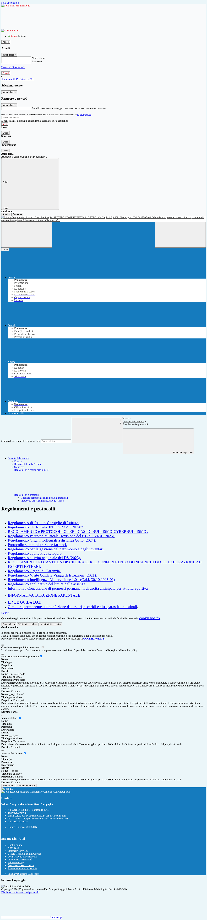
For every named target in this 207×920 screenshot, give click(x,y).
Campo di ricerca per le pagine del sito (20, 441)
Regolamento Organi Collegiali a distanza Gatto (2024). (52, 540)
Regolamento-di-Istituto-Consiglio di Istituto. (43, 523)
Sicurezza (19, 467)
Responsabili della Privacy (27, 464)
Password (37, 61)
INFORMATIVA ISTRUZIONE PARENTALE (44, 595)
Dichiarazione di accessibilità (22, 856)
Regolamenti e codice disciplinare (31, 470)
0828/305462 (19, 812)
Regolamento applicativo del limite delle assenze (46, 584)
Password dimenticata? (13, 67)
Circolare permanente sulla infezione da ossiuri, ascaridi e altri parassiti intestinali (72, 607)
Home (126, 418)
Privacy (18, 461)
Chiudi (5, 133)
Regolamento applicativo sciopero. (35, 553)
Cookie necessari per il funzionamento (21, 647)
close (5, 249)
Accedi (6, 42)
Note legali (13, 847)
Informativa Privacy (18, 850)
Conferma (17, 214)
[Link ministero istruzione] (15, 5)
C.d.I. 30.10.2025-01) (98, 579)
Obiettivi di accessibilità (20, 859)
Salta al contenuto (10, 2)
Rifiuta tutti (27, 624)
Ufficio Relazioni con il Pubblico (24, 853)
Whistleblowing (16, 862)
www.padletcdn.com (12, 753)
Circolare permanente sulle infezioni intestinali (44, 497)
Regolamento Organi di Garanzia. (34, 571)
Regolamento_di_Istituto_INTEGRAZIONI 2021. (47, 527)
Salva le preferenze (26, 785)
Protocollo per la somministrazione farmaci (42, 500)
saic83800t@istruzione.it (40, 815)
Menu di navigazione (182, 452)
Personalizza (9, 624)
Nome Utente (39, 58)
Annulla (6, 214)
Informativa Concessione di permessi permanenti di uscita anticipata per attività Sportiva (78, 588)
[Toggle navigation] (26, 235)
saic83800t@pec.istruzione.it (41, 818)
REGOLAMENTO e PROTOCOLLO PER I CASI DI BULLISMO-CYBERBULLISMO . (78, 531)
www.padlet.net (9, 718)
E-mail (35, 108)
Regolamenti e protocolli (27, 494)
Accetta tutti (50, 624)
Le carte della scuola (133, 421)
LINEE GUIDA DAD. (25, 602)
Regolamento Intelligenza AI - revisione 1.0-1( (44, 579)
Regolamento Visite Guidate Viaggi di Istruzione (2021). (52, 575)
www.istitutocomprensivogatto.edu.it (20, 656)
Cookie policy (15, 845)
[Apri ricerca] (180, 235)
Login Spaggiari (84, 114)
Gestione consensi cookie (21, 865)
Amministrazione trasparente (22, 868)
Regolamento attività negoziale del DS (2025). (44, 558)
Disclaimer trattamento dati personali (19, 892)
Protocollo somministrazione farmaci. (37, 545)
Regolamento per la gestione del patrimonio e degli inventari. (56, 549)
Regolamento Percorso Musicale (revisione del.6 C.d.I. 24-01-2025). (61, 536)
